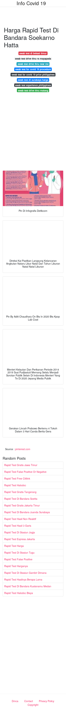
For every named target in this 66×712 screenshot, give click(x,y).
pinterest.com (22, 449)
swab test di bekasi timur (33, 53)
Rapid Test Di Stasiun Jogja (19, 532)
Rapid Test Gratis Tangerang (20, 492)
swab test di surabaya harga (33, 80)
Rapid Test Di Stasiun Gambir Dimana (25, 572)
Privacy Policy (46, 701)
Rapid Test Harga (14, 546)
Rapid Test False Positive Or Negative (25, 471)
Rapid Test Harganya (16, 566)
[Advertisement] (33, 132)
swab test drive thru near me (33, 64)
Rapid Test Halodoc (15, 485)
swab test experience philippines (33, 85)
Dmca (15, 701)
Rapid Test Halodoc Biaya (18, 593)
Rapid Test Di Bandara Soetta (20, 498)
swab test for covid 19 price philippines (33, 74)
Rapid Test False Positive (18, 559)
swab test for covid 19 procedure (33, 69)
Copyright (33, 705)
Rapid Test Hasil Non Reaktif (20, 519)
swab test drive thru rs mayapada (33, 58)
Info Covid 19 (31, 3)
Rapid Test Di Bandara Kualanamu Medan (27, 586)
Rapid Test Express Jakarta (19, 539)
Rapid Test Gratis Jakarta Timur (22, 505)
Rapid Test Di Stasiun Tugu (19, 552)
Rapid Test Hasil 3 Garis (17, 525)
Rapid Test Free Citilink (17, 478)
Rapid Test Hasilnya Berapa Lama (23, 579)
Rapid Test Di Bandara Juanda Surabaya (27, 512)
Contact (28, 701)
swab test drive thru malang (33, 90)
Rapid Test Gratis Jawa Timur (20, 465)
